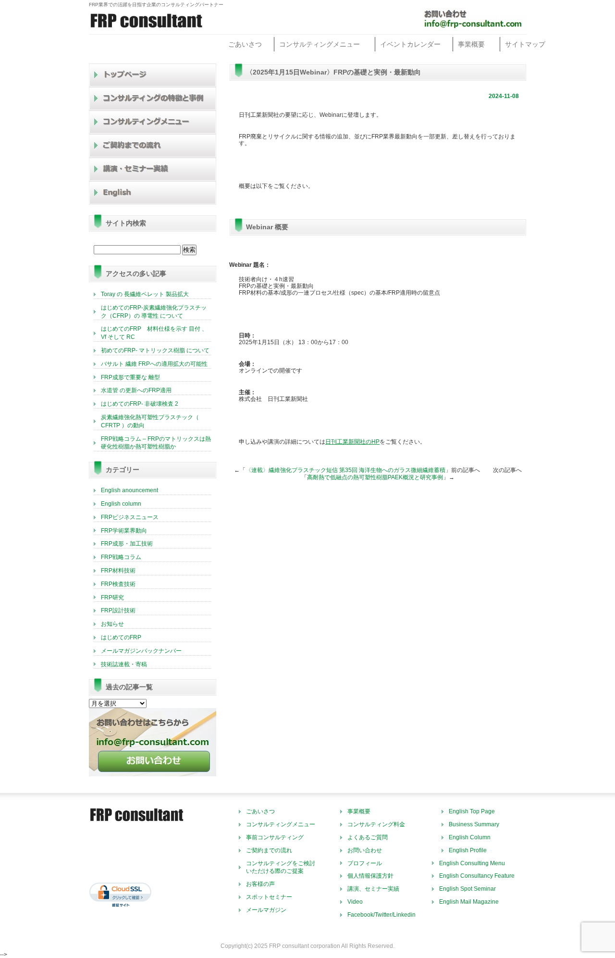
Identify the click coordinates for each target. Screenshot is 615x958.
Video (355, 901)
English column (121, 503)
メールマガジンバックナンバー (141, 650)
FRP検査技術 (118, 584)
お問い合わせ (364, 850)
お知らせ (112, 624)
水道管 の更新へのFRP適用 (136, 390)
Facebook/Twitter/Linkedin (381, 914)
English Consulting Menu (472, 863)
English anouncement (129, 490)
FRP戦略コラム (121, 557)
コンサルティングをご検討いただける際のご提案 (280, 867)
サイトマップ (525, 44)
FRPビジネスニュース (130, 517)
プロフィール (364, 863)
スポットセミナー (269, 897)
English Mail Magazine (469, 901)
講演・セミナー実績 (153, 169)
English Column (470, 837)
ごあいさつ (245, 44)
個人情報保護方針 (370, 875)
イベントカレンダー (410, 44)
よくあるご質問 (367, 837)
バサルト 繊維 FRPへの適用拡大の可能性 (154, 364)
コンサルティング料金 (376, 824)
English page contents (153, 193)
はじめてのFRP (121, 637)
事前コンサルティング (275, 837)
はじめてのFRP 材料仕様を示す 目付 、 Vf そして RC (154, 332)
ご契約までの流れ (153, 146)
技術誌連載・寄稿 (124, 664)
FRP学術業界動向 (124, 530)
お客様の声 (260, 884)
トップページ (153, 75)
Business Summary (474, 824)
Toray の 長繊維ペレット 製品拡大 (145, 294)
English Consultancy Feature (477, 875)
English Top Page (472, 811)
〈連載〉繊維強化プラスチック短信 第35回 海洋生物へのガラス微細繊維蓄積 (345, 470)
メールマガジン (266, 910)
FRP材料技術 (118, 570)
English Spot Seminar (467, 888)
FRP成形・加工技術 (127, 543)
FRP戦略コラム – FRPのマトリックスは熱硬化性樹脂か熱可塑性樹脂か (156, 442)
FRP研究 (112, 597)
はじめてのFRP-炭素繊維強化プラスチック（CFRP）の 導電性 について (154, 311)
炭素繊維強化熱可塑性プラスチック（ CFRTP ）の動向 (150, 421)
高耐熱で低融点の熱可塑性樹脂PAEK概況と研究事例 (375, 477)
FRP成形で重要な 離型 (130, 377)
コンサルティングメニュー (319, 44)
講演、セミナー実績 (373, 888)
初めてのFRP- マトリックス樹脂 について (155, 350)
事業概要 (471, 44)
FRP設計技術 (118, 610)
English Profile (468, 850)
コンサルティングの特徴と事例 (153, 99)
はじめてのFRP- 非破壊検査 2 (139, 403)
